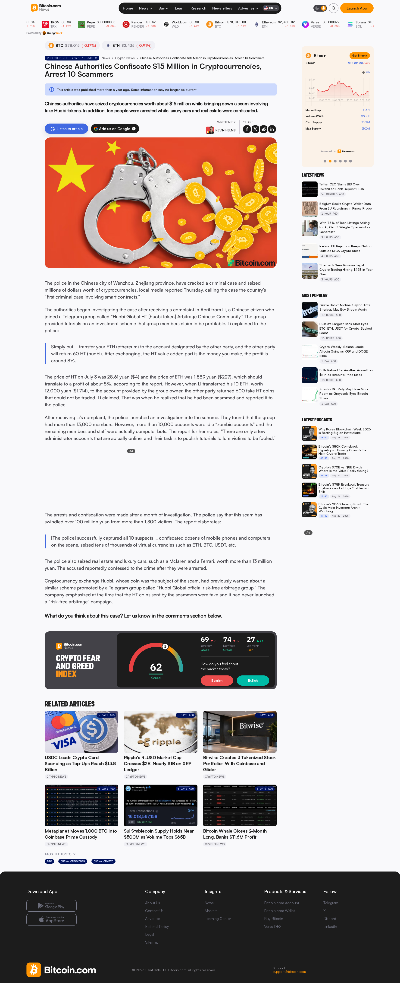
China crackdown (73, 861)
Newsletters (222, 8)
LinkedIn (330, 926)
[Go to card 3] (335, 161)
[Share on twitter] (255, 129)
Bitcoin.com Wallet (279, 910)
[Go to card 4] (340, 161)
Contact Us (154, 910)
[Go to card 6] (350, 161)
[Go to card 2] (330, 161)
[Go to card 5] (345, 161)
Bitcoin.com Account (281, 902)
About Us (152, 902)
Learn (179, 8)
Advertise (246, 8)
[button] (134, 128)
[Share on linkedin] (272, 129)
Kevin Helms (226, 130)
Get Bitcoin (359, 55)
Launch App (357, 8)
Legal (149, 934)
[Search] (333, 8)
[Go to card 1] (325, 161)
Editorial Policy (157, 926)
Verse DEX (272, 926)
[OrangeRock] (52, 33)
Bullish (253, 680)
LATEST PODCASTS (317, 420)
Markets (211, 910)
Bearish (216, 680)
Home (128, 8)
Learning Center (218, 918)
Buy (162, 8)
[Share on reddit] (263, 129)
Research (198, 8)
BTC (49, 861)
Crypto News (125, 58)
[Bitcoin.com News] (45, 8)
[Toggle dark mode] (320, 8)
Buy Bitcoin (273, 918)
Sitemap (151, 942)
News (143, 8)
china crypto (103, 861)
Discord (329, 918)
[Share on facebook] (247, 129)
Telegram (330, 902)
